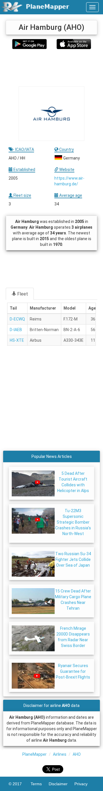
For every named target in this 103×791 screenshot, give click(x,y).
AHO (77, 754)
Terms (40, 784)
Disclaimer (61, 784)
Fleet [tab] (22, 294)
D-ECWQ (17, 319)
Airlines (59, 754)
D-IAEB (16, 329)
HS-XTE (17, 340)
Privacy (84, 784)
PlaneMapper (34, 754)
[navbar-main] (92, 7)
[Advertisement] (51, 68)
